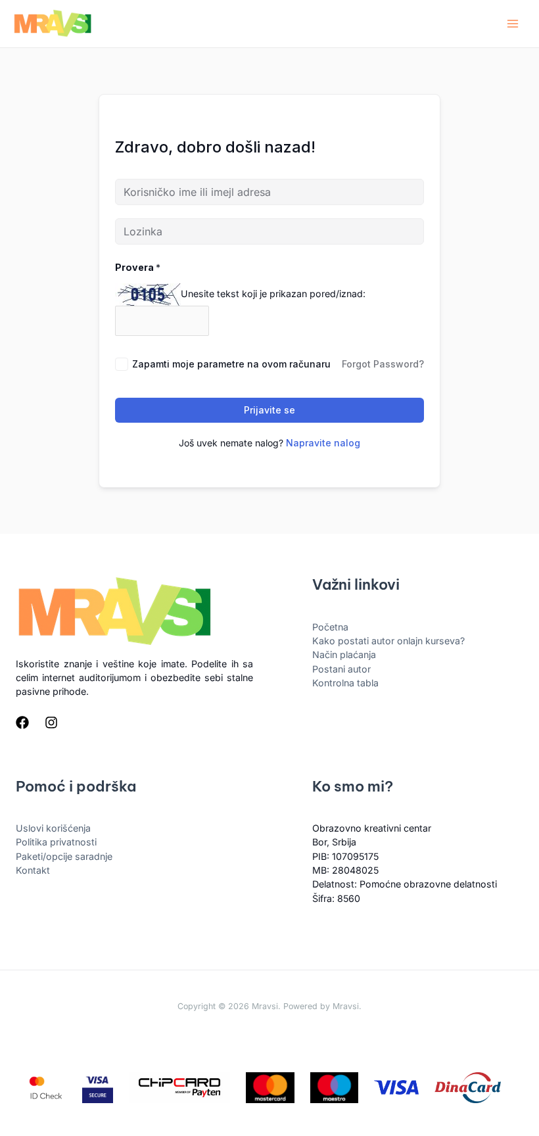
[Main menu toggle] (513, 24)
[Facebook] (22, 722)
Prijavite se (269, 409)
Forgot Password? (383, 363)
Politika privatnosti (56, 841)
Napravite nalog (323, 442)
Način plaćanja (344, 654)
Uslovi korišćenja (53, 828)
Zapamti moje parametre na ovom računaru (231, 363)
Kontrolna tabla (345, 682)
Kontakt (33, 870)
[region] (269, 1057)
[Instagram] (51, 722)
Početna (330, 626)
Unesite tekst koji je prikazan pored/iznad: (273, 293)
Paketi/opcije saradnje (64, 856)
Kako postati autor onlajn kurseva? (388, 640)
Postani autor (341, 668)
